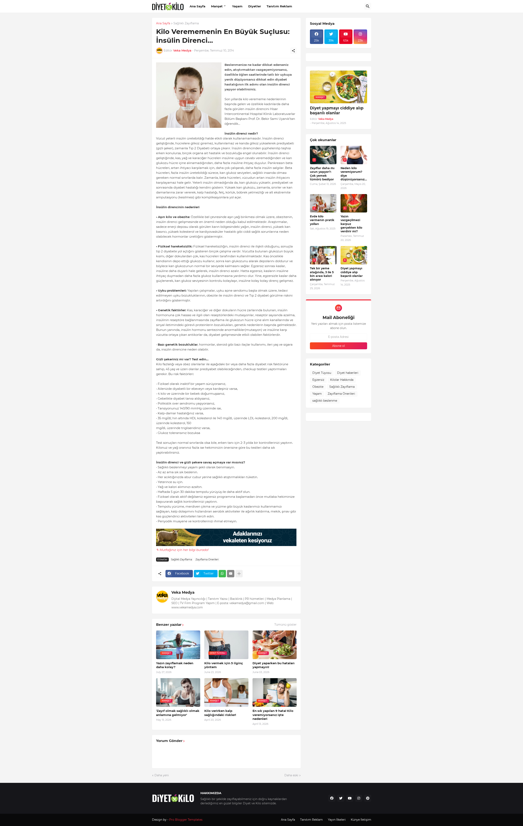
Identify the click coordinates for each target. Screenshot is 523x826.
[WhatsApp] (222, 573)
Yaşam (237, 6)
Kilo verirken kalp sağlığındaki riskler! (220, 713)
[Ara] (367, 6)
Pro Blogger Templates (185, 820)
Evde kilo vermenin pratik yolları (322, 220)
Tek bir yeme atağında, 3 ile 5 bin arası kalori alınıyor (322, 273)
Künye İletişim (361, 820)
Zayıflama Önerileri (207, 559)
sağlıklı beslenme (324, 400)
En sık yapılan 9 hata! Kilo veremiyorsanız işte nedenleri (273, 715)
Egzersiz (318, 380)
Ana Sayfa (197, 6)
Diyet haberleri (347, 373)
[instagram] (358, 798)
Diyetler (254, 6)
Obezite (317, 387)
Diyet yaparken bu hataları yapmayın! (274, 665)
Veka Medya (182, 592)
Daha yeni (161, 775)
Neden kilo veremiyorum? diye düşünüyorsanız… (354, 173)
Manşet (217, 6)
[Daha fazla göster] (239, 573)
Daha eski (291, 775)
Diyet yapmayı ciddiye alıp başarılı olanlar (336, 111)
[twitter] (340, 798)
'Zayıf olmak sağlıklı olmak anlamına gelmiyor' (177, 713)
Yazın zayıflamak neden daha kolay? (174, 665)
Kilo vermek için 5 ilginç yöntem (223, 665)
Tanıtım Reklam (279, 6)
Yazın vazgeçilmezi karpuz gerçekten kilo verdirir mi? (351, 224)
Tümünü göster (285, 624)
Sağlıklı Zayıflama (186, 23)
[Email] (230, 573)
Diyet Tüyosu (321, 373)
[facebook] (331, 798)
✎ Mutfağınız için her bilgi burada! (182, 550)
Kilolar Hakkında (341, 380)
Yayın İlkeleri (337, 820)
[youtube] (349, 798)
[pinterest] (367, 798)
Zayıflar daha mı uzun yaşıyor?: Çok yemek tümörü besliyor (322, 173)
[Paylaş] (293, 50)
